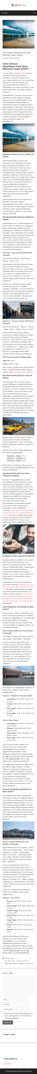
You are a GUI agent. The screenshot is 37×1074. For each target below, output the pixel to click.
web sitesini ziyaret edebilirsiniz (23, 372)
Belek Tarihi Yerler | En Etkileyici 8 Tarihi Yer (19, 963)
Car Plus (21, 601)
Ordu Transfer (24, 510)
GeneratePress (27, 1071)
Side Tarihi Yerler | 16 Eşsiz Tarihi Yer (17, 961)
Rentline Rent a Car (16, 587)
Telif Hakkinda (7, 1064)
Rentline (19, 599)
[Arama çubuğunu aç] (34, 13)
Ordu (4, 73)
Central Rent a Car (12, 601)
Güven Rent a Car (27, 594)
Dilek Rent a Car (11, 599)
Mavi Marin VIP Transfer (16, 513)
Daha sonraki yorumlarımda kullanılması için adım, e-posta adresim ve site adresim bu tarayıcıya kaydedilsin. (18, 1016)
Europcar (19, 596)
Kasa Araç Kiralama (9, 596)
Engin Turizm (15, 510)
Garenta (29, 601)
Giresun (22, 73)
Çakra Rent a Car (24, 584)
